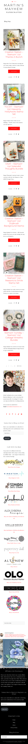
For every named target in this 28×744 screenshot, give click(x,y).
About (14, 725)
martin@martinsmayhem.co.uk (14, 406)
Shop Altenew (14, 566)
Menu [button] (15, 1)
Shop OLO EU (17, 582)
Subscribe (7, 438)
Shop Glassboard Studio (14, 504)
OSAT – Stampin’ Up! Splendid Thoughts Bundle (14, 166)
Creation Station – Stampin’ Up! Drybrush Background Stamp (14, 222)
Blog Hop (14, 60)
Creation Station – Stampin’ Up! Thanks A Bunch (14, 54)
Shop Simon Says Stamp (14, 491)
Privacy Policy (14, 727)
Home (14, 720)
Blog (14, 722)
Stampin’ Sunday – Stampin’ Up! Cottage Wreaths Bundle (14, 336)
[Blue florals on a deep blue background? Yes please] (14, 653)
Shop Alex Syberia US (9, 516)
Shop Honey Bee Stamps (14, 467)
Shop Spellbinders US (9, 530)
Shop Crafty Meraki (14, 612)
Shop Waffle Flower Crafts (14, 543)
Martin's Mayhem (14, 8)
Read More (14, 71)
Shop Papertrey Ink (14, 552)
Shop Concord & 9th (14, 592)
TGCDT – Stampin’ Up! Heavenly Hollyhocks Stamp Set (14, 110)
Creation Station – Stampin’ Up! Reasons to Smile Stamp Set (14, 279)
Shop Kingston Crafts (14, 478)
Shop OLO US (10, 582)
